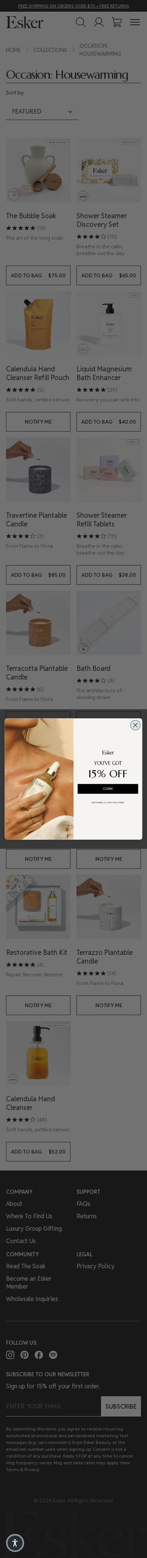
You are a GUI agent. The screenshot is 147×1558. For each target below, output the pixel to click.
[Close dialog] (135, 725)
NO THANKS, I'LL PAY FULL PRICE (108, 802)
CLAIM (108, 788)
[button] (15, 1543)
